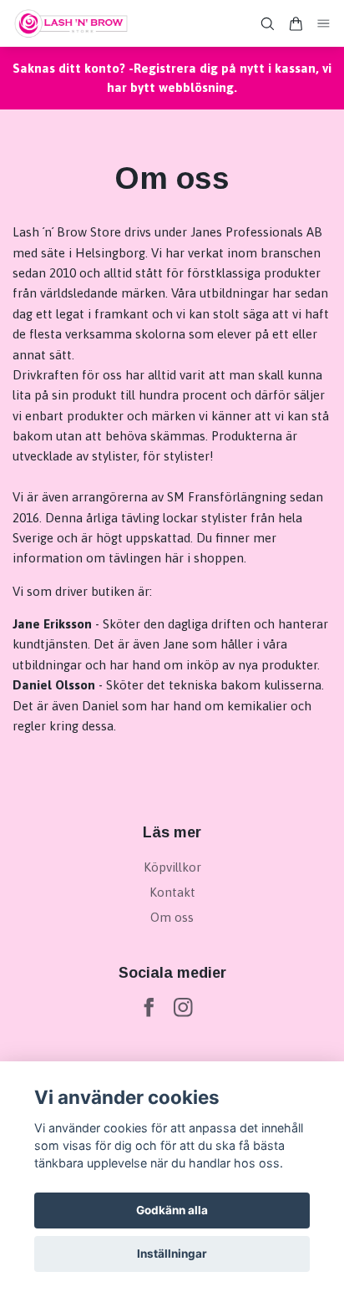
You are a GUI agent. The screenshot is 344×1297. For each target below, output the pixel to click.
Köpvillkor (172, 867)
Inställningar (172, 1253)
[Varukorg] (295, 24)
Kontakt (172, 892)
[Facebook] (149, 1007)
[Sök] (267, 24)
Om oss (172, 917)
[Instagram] (183, 1007)
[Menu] (324, 24)
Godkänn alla (172, 1210)
